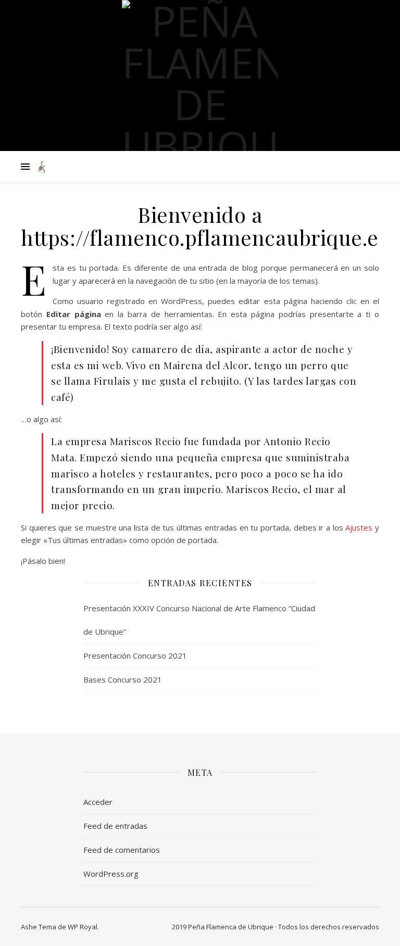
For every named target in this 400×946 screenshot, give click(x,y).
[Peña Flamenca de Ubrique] (200, 83)
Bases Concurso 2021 (122, 679)
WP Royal (82, 926)
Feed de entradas (115, 826)
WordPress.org (111, 873)
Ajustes (358, 527)
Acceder (98, 802)
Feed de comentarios (121, 849)
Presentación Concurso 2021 (135, 655)
